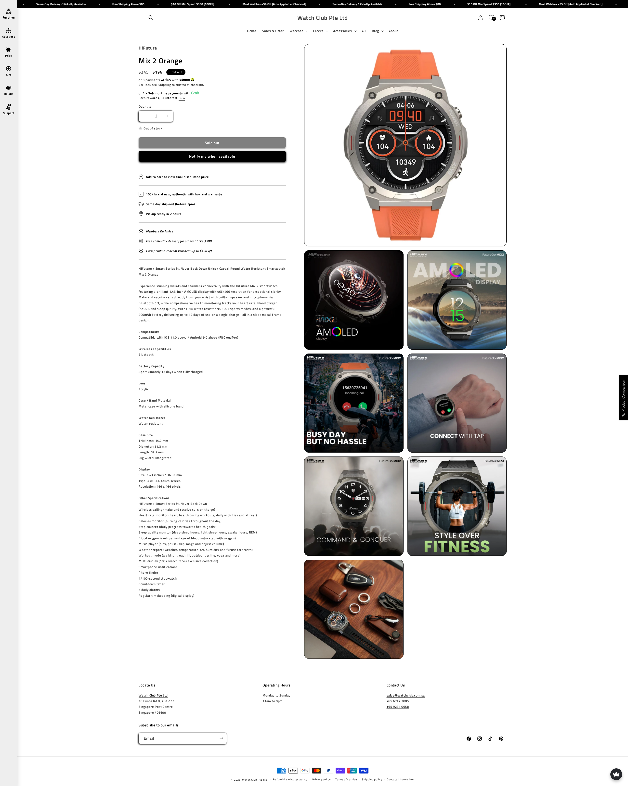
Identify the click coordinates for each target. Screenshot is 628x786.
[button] (150, 17)
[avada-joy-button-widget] (616, 774)
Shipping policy (372, 779)
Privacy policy (321, 779)
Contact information (400, 779)
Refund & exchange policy (290, 779)
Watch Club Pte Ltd (153, 695)
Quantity (145, 106)
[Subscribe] (221, 738)
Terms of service (346, 779)
